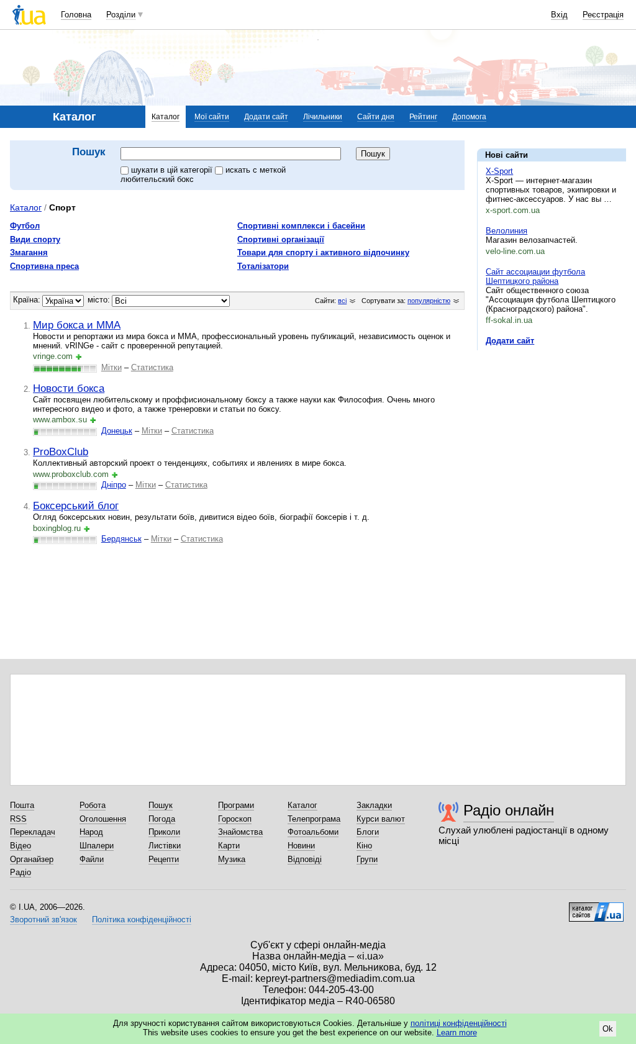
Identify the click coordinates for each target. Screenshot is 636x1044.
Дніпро (113, 484)
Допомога (469, 116)
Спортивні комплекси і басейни (301, 225)
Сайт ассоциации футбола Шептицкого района (535, 276)
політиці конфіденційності (459, 1023)
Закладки (374, 805)
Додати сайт (266, 116)
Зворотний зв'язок (43, 919)
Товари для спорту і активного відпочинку (323, 252)
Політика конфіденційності (141, 919)
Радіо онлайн (508, 810)
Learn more (457, 1032)
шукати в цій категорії (173, 170)
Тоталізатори (263, 266)
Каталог (165, 116)
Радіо (20, 872)
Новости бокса (68, 388)
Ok (607, 1028)
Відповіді (305, 859)
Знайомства (240, 832)
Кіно (364, 845)
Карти (229, 845)
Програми (236, 805)
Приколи (164, 832)
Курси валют (381, 819)
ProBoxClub (60, 451)
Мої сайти (211, 116)
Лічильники (322, 116)
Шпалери (97, 845)
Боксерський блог (76, 505)
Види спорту (35, 239)
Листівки (164, 845)
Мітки (111, 367)
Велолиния (506, 230)
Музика (231, 859)
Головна (76, 14)
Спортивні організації (280, 239)
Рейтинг (423, 116)
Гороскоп (235, 819)
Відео (20, 845)
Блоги (368, 832)
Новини (301, 845)
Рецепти (163, 859)
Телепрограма (314, 819)
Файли (92, 859)
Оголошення (103, 819)
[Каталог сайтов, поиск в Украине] (596, 907)
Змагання (29, 252)
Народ (91, 832)
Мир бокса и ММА (76, 325)
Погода (161, 819)
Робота (93, 805)
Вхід (559, 14)
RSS (18, 819)
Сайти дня (375, 116)
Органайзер (31, 859)
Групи (367, 859)
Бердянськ (121, 538)
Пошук (160, 805)
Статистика (152, 367)
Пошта (22, 805)
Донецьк (116, 430)
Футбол (25, 225)
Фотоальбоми (313, 832)
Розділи (120, 14)
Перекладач (32, 832)
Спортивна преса (44, 266)
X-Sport (499, 171)
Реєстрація (603, 14)
